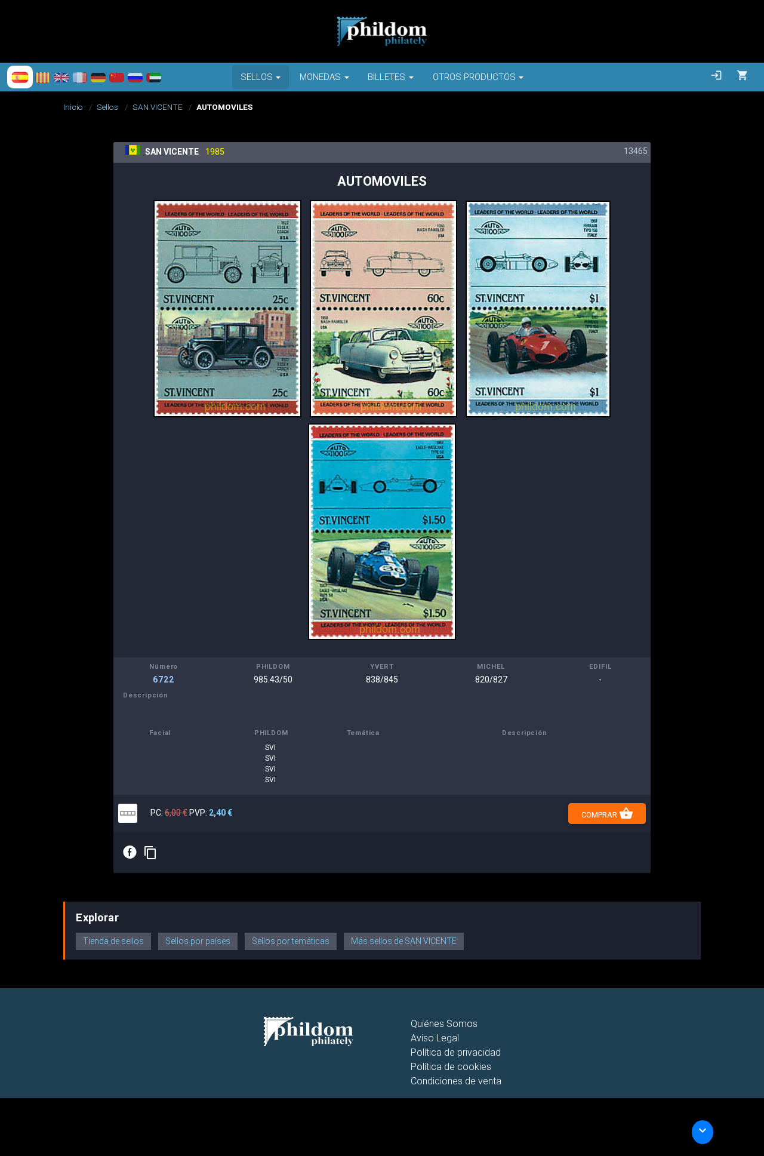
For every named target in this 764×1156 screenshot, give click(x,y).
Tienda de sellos (113, 941)
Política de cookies (451, 1066)
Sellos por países (197, 941)
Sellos (107, 107)
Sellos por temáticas (290, 941)
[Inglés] (61, 77)
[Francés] (79, 77)
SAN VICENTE (158, 107)
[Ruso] (135, 77)
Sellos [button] (257, 77)
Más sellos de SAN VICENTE (404, 941)
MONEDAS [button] (320, 77)
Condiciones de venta (456, 1081)
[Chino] (116, 77)
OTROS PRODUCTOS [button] (474, 77)
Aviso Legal (435, 1038)
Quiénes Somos (444, 1023)
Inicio (73, 107)
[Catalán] (42, 77)
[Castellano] (20, 77)
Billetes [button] (386, 77)
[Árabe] (153, 77)
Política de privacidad (456, 1052)
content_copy (150, 853)
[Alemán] (98, 77)
